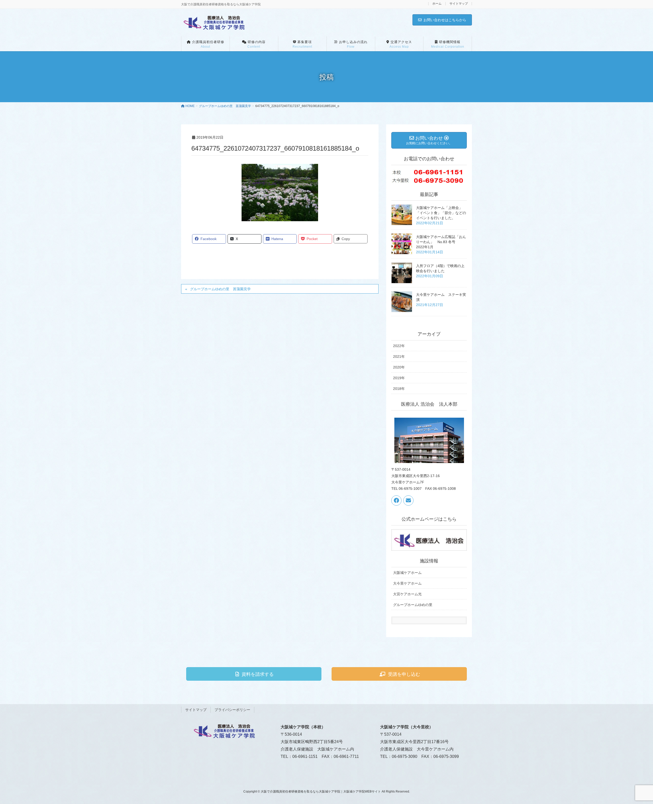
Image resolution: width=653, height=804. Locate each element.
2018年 (399, 389)
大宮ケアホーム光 (407, 594)
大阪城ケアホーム (407, 573)
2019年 (399, 378)
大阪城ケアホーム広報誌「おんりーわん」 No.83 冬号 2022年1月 (441, 242)
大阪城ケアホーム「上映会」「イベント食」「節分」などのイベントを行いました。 (441, 213)
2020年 (399, 367)
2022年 (399, 346)
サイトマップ (458, 3)
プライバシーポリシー (232, 710)
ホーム (437, 3)
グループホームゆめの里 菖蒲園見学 (220, 289)
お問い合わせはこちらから (444, 20)
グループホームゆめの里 (412, 605)
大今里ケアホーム (407, 583)
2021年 (399, 356)
